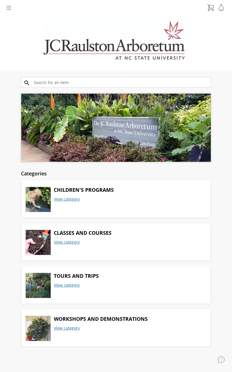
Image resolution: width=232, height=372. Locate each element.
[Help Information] (221, 360)
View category (67, 199)
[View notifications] (221, 8)
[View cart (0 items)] (210, 8)
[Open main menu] (8, 8)
